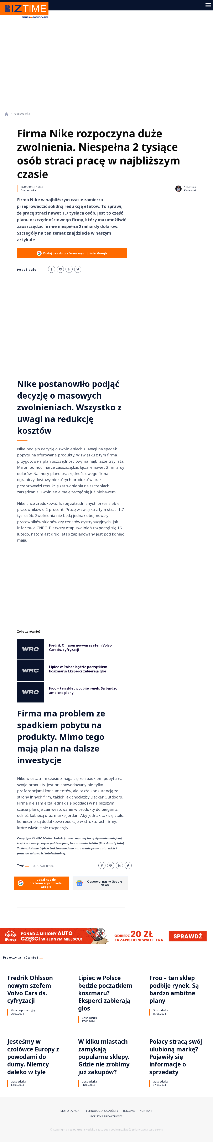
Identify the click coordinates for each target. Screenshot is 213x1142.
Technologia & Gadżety (101, 1111)
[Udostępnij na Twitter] (77, 269)
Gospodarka (28, 190)
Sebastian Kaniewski (190, 188)
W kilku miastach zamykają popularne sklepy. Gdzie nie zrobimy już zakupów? (104, 1057)
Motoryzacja (70, 1111)
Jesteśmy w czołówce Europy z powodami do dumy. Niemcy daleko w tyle (33, 1057)
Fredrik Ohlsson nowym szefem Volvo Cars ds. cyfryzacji (30, 989)
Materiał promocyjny (23, 1010)
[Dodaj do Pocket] (60, 269)
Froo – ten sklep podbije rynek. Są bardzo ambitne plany (174, 989)
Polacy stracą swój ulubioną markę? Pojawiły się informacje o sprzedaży (175, 1057)
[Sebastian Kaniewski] (178, 189)
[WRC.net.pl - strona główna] (6, 114)
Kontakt (146, 1111)
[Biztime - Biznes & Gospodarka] (25, 18)
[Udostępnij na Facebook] (51, 269)
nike (35, 866)
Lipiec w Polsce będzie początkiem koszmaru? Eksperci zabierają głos (105, 993)
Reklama (129, 1111)
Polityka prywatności (106, 1116)
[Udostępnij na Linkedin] (69, 269)
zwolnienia (46, 866)
